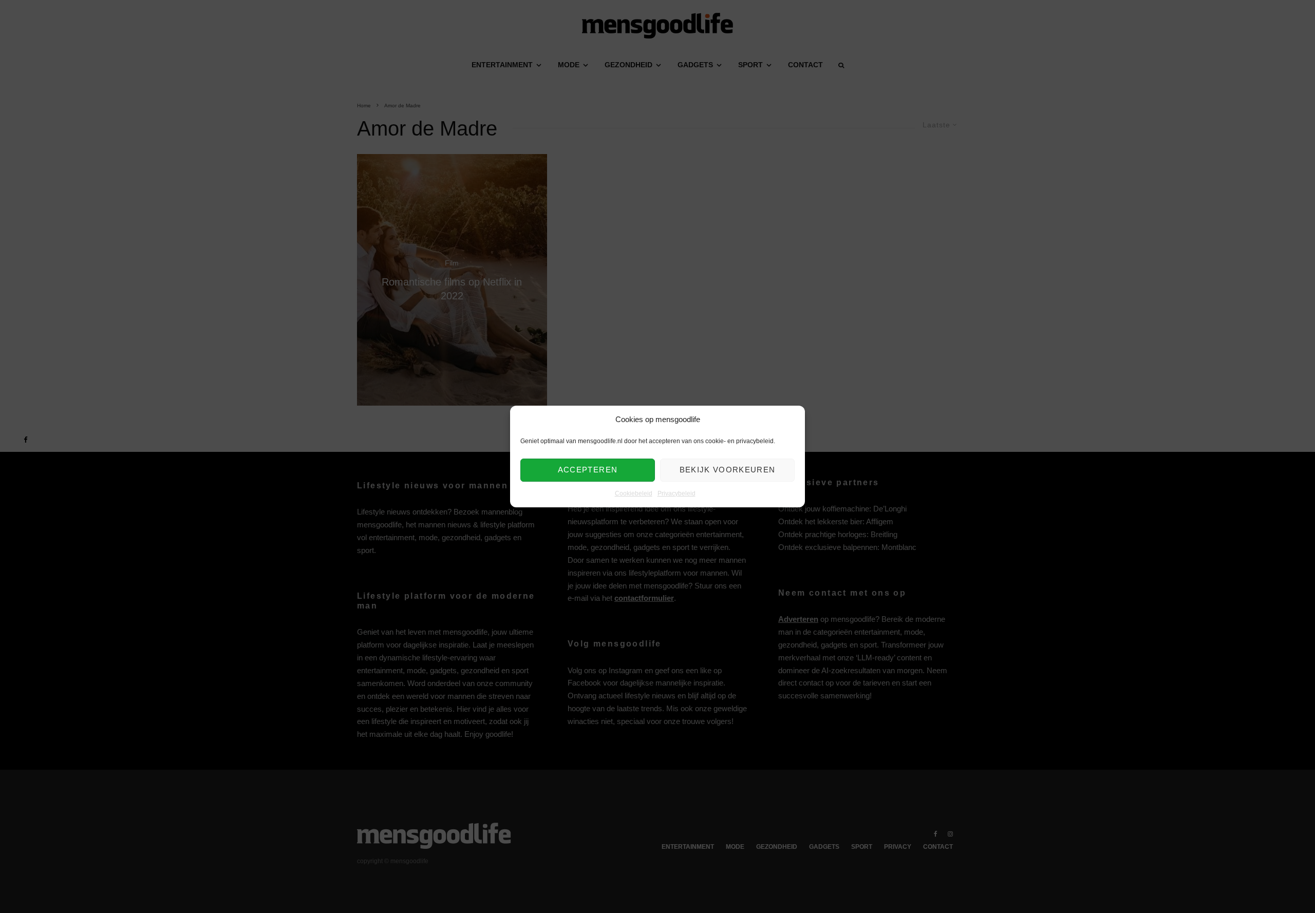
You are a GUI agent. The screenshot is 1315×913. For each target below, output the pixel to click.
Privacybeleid (677, 493)
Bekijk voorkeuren (728, 470)
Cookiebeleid (633, 493)
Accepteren (588, 470)
